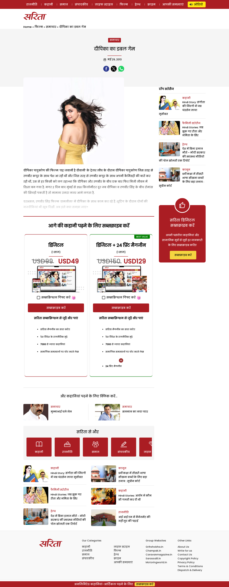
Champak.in (153, 550)
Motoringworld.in (156, 562)
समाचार (51, 27)
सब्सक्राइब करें (56, 308)
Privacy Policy (186, 562)
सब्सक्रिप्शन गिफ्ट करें (55, 297)
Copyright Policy (188, 558)
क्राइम (151, 4)
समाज (64, 4)
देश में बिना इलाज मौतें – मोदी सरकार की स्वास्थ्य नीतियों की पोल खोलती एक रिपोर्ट (68, 520)
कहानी (48, 4)
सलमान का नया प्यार (135, 411)
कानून (122, 468)
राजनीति (31, 4)
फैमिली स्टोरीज (60, 490)
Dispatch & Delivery (190, 570)
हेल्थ (138, 4)
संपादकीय (81, 4)
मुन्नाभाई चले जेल (61, 411)
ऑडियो (198, 4)
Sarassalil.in (153, 558)
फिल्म (124, 4)
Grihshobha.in (154, 547)
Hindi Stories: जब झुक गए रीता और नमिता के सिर (192, 131)
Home (27, 27)
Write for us (185, 550)
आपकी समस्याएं (173, 4)
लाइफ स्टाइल (104, 4)
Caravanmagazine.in (159, 554)
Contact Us (185, 554)
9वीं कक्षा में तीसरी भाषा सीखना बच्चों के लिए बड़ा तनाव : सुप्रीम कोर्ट (132, 477)
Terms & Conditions (190, 566)
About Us (183, 547)
